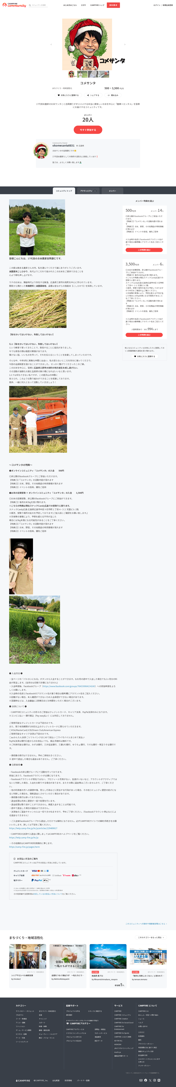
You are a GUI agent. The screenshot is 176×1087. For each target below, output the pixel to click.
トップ (64, 191)
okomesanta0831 (63, 145)
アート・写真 (20, 1038)
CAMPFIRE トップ (97, 5)
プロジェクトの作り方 (74, 1037)
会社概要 (56, 1080)
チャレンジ (43, 1019)
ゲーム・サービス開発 (23, 1030)
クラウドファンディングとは (76, 1033)
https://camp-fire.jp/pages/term (24, 846)
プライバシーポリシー (146, 1044)
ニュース (141, 1019)
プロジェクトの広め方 (74, 1041)
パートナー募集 (83, 1080)
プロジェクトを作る (73, 1011)
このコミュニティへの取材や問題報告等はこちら (145, 923)
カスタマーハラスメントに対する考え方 (149, 1060)
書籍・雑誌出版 (44, 1030)
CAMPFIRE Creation (121, 1019)
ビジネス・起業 (21, 1034)
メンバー (112, 191)
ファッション (20, 1026)
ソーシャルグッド (22, 1042)
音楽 (40, 1015)
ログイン (157, 5)
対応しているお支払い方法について (47, 894)
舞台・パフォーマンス (46, 1038)
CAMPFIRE (117, 1011)
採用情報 (68, 1080)
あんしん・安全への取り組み (148, 1015)
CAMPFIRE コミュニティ (122, 1015)
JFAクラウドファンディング (123, 1048)
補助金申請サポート (121, 1056)
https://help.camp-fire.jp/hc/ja (23, 837)
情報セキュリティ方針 (146, 1051)
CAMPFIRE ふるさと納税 (122, 1037)
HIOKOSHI (117, 1044)
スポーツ (42, 1022)
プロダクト (20, 1015)
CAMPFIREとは (143, 1011)
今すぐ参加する (88, 129)
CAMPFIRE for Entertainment (119, 1027)
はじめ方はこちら (70, 5)
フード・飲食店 (21, 1019)
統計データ (98, 1041)
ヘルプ (140, 1022)
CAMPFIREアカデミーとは (75, 1029)
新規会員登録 (168, 5)
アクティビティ (87, 191)
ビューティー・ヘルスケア (48, 1034)
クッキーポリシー (144, 1065)
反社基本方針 (143, 1055)
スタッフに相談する (95, 1011)
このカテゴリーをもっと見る (150, 937)
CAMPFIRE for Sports (121, 1033)
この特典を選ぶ (144, 250)
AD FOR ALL (118, 1040)
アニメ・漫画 (20, 1022)
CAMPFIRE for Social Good (123, 1022)
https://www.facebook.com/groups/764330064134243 (69, 686)
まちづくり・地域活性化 (47, 1011)
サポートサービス (101, 1033)
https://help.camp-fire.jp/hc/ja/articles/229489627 (33, 828)
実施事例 (98, 1037)
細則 (139, 1040)
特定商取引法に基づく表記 (147, 1047)
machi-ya (117, 1052)
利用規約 (141, 1036)
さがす (83, 5)
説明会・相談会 (100, 1029)
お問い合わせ (143, 1026)
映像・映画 (43, 1026)
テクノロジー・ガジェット (25, 1011)
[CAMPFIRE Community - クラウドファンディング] (14, 5)
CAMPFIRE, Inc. (41, 1080)
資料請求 (113, 5)
